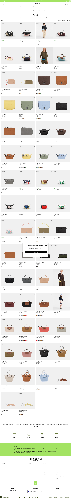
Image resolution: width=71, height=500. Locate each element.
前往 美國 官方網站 (36, 252)
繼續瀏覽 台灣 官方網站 (35, 255)
